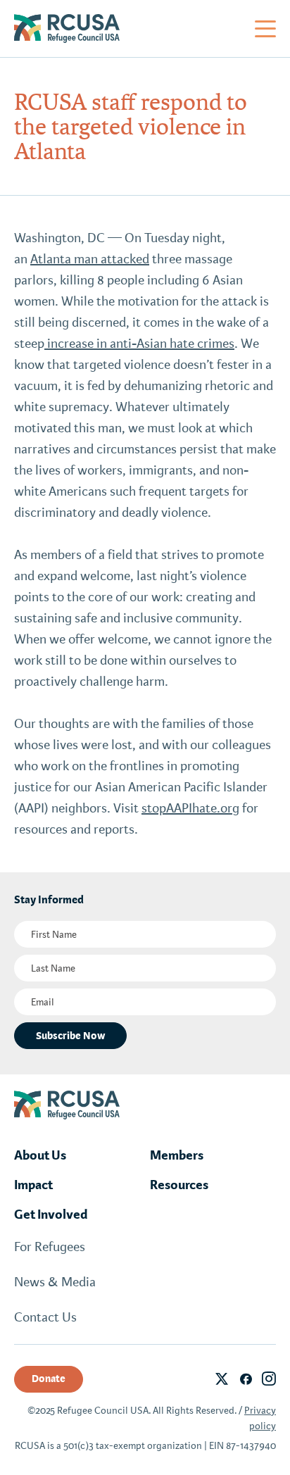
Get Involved (51, 1214)
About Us (40, 1155)
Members (176, 1155)
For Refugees (49, 1247)
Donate (48, 1378)
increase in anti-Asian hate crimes (139, 343)
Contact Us (45, 1317)
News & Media (55, 1282)
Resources (179, 1185)
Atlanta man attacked (89, 259)
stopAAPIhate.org (190, 808)
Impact (33, 1185)
